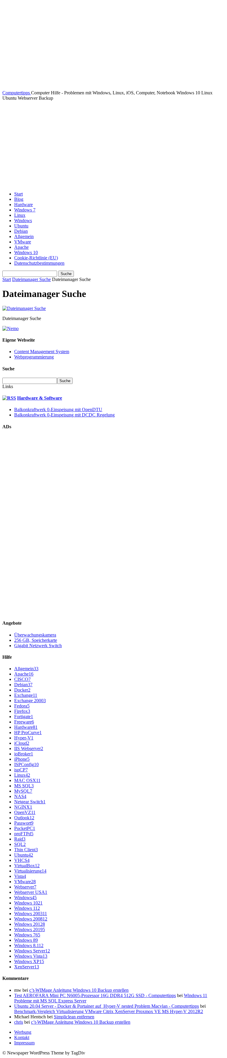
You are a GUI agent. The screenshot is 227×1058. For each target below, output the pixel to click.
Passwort (23, 823)
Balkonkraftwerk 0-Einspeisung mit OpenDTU (58, 409)
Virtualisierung (30, 870)
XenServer (26, 966)
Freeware (24, 721)
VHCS (22, 860)
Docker (22, 689)
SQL (20, 844)
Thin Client (26, 849)
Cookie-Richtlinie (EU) (36, 257)
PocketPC (24, 828)
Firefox (22, 711)
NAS (20, 796)
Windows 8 (26, 940)
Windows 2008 (30, 918)
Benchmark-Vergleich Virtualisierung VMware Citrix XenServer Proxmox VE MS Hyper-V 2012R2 (108, 1011)
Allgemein (24, 236)
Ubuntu (21, 225)
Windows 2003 (30, 913)
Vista (20, 876)
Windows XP (29, 961)
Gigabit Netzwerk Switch (38, 645)
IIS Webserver (28, 748)
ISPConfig (26, 764)
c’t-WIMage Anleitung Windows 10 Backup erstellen (79, 990)
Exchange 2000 (30, 700)
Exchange (25, 695)
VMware (22, 241)
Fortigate (23, 716)
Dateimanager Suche (31, 279)
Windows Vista (30, 956)
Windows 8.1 (28, 945)
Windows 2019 (29, 929)
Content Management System (41, 351)
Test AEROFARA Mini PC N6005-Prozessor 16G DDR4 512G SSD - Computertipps (95, 995)
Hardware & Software (39, 397)
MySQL (23, 791)
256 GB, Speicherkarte (35, 640)
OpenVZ (24, 812)
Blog (18, 199)
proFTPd (23, 833)
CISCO (22, 679)
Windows (23, 220)
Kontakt (21, 1037)
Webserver (25, 886)
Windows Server (32, 950)
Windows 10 (26, 252)
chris (18, 1022)
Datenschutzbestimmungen (39, 263)
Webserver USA (30, 892)
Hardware (23, 204)
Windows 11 (27, 908)
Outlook (24, 817)
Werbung (22, 1032)
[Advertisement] (113, 145)
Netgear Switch (30, 801)
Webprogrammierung (34, 356)
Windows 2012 (29, 924)
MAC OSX (27, 780)
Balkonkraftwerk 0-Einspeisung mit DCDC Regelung (64, 414)
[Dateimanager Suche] (24, 308)
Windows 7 (24, 209)
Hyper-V (23, 737)
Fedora (22, 705)
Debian (21, 231)
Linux (19, 215)
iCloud (21, 743)
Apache (21, 247)
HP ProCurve (28, 732)
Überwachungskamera (35, 634)
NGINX (23, 807)
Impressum (24, 1042)
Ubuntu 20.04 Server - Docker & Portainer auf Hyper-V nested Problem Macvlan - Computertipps (106, 1006)
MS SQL (24, 785)
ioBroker (23, 753)
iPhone (22, 759)
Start (18, 193)
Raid (19, 838)
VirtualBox (27, 865)
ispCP (21, 769)
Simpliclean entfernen (74, 1016)
